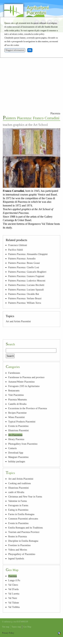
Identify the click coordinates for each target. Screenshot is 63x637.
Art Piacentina (15, 434)
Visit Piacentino (16, 394)
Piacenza (55, 113)
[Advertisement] (31, 75)
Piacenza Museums (17, 399)
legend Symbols (16, 558)
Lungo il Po (14, 580)
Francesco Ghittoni (17, 245)
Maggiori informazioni (14, 50)
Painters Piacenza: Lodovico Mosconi (26, 280)
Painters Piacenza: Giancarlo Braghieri (27, 271)
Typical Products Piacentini (21, 421)
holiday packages (16, 461)
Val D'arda (13, 589)
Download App (15, 452)
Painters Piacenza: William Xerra (24, 302)
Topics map (16, 627)
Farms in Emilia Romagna (21, 514)
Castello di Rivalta (17, 403)
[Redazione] (59, 633)
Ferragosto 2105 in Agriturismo (24, 386)
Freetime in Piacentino (19, 545)
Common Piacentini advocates (23, 518)
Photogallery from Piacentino (22, 443)
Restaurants (13, 390)
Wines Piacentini (16, 417)
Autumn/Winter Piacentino (21, 381)
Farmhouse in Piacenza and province (26, 377)
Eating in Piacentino (18, 509)
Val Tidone (13, 602)
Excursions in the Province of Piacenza (27, 408)
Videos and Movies (17, 549)
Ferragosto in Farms (18, 505)
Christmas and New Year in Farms (25, 496)
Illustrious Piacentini (18, 430)
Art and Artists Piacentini (18, 321)
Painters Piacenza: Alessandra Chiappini (28, 254)
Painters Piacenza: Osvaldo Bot (23, 294)
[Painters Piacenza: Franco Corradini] (31, 158)
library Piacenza (16, 439)
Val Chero (13, 584)
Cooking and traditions (19, 483)
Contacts (12, 448)
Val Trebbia (14, 607)
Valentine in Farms (17, 501)
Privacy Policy (8, 633)
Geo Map (27, 627)
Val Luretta (13, 593)
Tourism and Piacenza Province (23, 532)
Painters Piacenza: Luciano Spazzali (26, 289)
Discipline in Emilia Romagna (23, 540)
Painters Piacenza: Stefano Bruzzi (24, 298)
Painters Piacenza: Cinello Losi (23, 267)
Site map (5, 627)
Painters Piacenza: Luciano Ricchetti (26, 285)
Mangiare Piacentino (18, 457)
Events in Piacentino (18, 426)
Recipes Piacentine (17, 412)
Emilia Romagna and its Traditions (25, 527)
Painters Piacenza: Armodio (22, 258)
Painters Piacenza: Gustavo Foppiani (26, 276)
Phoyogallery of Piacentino (21, 554)
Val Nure (12, 598)
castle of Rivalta (16, 492)
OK (29, 50)
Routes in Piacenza (17, 536)
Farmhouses (14, 372)
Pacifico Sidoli (15, 249)
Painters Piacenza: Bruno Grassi (24, 263)
